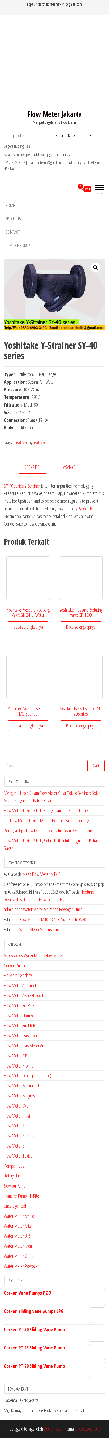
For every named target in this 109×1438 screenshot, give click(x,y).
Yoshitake (22, 442)
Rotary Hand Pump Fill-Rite (24, 1175)
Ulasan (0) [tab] (68, 467)
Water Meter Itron (18, 1246)
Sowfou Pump (15, 1186)
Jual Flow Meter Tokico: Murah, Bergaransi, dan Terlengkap (49, 820)
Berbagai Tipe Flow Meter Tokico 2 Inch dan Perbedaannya (49, 830)
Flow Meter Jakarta (55, 114)
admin (8, 909)
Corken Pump (14, 965)
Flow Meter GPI (16, 1055)
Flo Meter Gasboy (18, 975)
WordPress (53, 1429)
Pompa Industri (16, 1166)
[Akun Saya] (71, 189)
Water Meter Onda (18, 1256)
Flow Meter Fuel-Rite (20, 1025)
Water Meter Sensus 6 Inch (40, 929)
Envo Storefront (87, 1429)
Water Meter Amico (19, 1216)
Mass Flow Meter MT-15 (41, 874)
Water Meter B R (17, 1236)
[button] (95, 267)
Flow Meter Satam (18, 1125)
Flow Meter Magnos (19, 1095)
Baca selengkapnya (28, 627)
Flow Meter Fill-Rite (19, 1005)
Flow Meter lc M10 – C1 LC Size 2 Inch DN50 (52, 919)
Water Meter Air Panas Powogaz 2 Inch (52, 909)
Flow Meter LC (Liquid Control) (27, 1075)
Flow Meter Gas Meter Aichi (25, 1045)
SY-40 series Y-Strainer (22, 486)
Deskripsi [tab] (32, 467)
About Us (13, 218)
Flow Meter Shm (16, 1146)
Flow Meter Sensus (19, 1135)
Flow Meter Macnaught (21, 1085)
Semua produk (17, 245)
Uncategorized (15, 1206)
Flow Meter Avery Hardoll (23, 995)
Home (10, 205)
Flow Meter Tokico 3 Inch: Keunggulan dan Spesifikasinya (47, 810)
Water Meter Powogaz (21, 1266)
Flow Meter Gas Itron (20, 1035)
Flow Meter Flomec (19, 1015)
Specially (86, 508)
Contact (12, 232)
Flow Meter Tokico (18, 1156)
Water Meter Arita (18, 1226)
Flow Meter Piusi (17, 1116)
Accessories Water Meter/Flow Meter (33, 955)
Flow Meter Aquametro (22, 985)
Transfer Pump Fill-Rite (21, 1196)
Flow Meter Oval (16, 1105)
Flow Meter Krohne (19, 1065)
